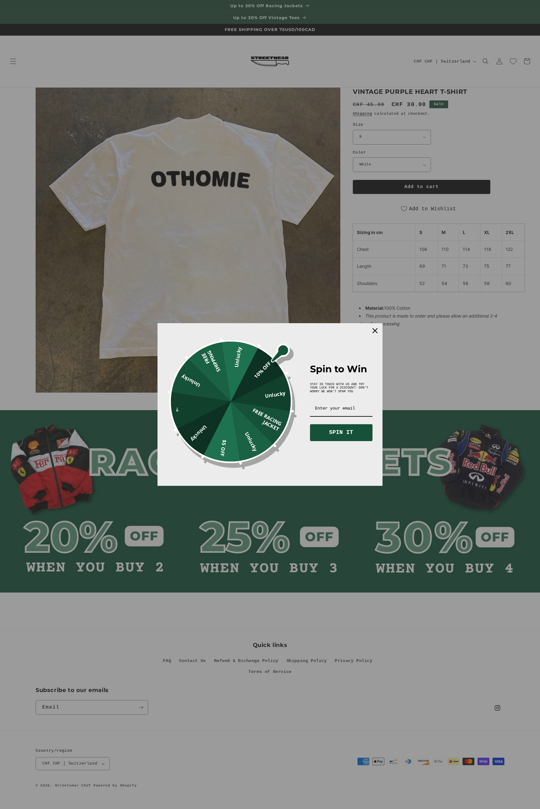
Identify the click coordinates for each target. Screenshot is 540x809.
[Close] (375, 330)
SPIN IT (341, 432)
